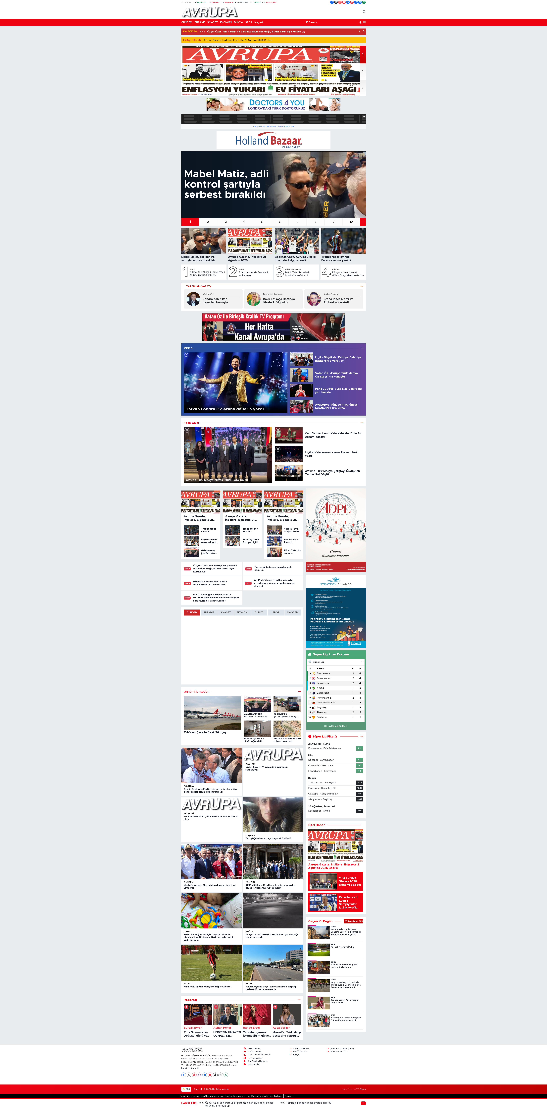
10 (351, 221)
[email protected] (190, 1068)
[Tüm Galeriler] (362, 423)
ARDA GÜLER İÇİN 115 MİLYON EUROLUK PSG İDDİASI (207, 274)
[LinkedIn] (204, 1075)
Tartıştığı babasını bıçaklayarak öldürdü (268, 838)
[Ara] (364, 12)
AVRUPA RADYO (338, 1052)
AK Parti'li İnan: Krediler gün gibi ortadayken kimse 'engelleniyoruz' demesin (274, 583)
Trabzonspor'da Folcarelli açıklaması (253, 274)
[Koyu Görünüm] (361, 22)
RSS (187, 1089)
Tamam (288, 1096)
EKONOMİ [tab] (242, 612)
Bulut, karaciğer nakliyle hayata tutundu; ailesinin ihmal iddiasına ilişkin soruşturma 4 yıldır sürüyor (216, 597)
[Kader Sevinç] (314, 299)
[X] (189, 1075)
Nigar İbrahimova (272, 294)
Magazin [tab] (292, 612)
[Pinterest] (194, 1075)
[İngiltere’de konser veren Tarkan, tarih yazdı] (289, 454)
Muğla (249, 932)
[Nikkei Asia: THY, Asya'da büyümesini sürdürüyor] (273, 754)
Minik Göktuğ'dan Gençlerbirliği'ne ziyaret (207, 987)
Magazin (259, 22)
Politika (189, 786)
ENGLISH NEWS (301, 1048)
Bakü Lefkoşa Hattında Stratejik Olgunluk (279, 301)
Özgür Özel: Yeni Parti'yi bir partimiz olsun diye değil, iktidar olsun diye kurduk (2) (215, 568)
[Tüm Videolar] (362, 348)
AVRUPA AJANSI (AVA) (342, 1048)
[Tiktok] (215, 1075)
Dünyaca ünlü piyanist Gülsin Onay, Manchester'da (348, 274)
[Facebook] (183, 1075)
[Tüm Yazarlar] (362, 286)
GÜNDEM (186, 22)
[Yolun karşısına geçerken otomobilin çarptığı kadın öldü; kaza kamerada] (273, 963)
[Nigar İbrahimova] (253, 299)
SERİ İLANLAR (300, 1052)
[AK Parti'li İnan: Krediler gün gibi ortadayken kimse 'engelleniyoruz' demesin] (273, 861)
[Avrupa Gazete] (209, 11)
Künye (296, 1055)
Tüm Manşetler (255, 1058)
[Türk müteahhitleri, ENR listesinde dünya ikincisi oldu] (211, 803)
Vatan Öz (208, 294)
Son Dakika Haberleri (258, 1061)
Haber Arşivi (253, 1064)
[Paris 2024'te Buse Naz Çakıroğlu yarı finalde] (301, 390)
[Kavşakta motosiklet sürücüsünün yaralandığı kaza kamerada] (273, 911)
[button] (360, 31)
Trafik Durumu (255, 1052)
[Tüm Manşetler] (299, 691)
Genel (187, 932)
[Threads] (220, 1075)
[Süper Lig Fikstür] (362, 736)
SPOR (248, 22)
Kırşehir (250, 836)
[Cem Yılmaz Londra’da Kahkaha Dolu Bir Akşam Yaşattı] (289, 435)
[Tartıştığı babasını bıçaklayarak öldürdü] (273, 815)
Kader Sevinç (331, 294)
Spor (192, 269)
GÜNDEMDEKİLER (293, 269)
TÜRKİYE (199, 22)
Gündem (188, 882)
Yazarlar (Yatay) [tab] (198, 286)
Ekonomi (250, 764)
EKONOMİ (226, 22)
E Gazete (311, 22)
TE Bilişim (361, 1089)
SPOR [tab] (276, 612)
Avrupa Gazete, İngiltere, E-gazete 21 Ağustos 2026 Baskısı (238, 40)
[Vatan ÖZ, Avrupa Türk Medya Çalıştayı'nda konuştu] (301, 375)
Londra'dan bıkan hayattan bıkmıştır (215, 301)
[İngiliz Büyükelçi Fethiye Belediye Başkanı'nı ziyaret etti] (301, 359)
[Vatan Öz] (193, 299)
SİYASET (212, 22)
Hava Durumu (254, 1048)
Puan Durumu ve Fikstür (259, 1055)
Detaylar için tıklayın (335, 726)
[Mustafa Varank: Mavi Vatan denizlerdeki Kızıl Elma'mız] (211, 861)
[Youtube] (210, 1075)
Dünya (335, 269)
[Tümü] (299, 1000)
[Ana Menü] (364, 22)
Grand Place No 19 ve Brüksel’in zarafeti (338, 301)
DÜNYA (238, 22)
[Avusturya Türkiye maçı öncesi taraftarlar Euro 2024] (301, 406)
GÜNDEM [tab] (192, 612)
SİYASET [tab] (225, 612)
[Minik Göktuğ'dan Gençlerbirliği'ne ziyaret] (211, 963)
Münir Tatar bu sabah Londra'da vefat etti (297, 274)
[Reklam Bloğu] (273, 104)
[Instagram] (199, 1075)
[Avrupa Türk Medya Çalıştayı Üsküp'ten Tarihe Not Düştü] (289, 472)
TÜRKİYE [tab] (209, 612)
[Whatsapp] (226, 1075)
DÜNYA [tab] (259, 612)
